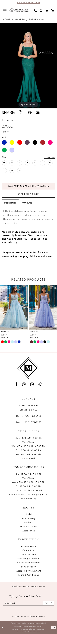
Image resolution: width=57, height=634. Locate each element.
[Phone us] (35, 10)
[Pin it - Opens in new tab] (30, 112)
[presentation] (14, 307)
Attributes (27, 202)
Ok (54, 628)
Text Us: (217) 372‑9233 (28, 422)
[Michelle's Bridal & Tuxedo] (19, 10)
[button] (5, 10)
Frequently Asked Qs (28, 558)
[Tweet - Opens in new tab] (21, 113)
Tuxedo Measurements (28, 562)
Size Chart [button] (49, 157)
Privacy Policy (28, 566)
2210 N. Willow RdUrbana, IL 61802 (28, 407)
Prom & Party (28, 518)
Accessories (28, 530)
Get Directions (28, 554)
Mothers (28, 522)
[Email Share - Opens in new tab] (38, 113)
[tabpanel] (28, 65)
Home (6, 19)
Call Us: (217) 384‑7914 (28, 416)
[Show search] (41, 10)
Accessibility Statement (28, 570)
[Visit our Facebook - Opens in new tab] (16, 384)
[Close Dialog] (3, 627)
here (38, 632)
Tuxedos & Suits (28, 526)
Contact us (28, 550)
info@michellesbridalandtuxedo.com (28, 586)
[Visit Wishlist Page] (47, 10)
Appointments (28, 546)
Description (10, 202)
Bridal (28, 514)
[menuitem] (5, 10)
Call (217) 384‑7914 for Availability (28, 186)
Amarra (19, 19)
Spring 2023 (36, 19)
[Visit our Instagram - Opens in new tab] (24, 384)
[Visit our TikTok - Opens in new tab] (40, 384)
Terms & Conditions (28, 574)
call (39, 238)
